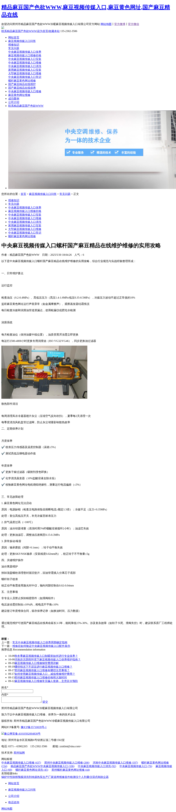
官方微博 (119, 24)
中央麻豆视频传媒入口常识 (24, 77)
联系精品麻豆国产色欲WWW (19, 31)
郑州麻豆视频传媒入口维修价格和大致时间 (41, 677)
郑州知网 (19, 752)
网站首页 (13, 37)
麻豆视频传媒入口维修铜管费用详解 (37, 663)
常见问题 (13, 48)
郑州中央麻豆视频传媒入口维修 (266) (66, 762)
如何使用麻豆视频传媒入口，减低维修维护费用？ (45, 673)
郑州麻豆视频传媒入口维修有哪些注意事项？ (42, 670)
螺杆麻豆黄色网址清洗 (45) (31, 769)
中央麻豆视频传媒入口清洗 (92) (97, 766)
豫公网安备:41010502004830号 (22, 733)
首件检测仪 (71, 777)
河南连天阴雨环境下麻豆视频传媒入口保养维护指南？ (48, 659)
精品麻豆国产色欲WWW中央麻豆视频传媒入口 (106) (42, 766)
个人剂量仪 (85, 777)
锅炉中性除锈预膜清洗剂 (16, 777)
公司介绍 (13, 102)
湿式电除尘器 (100, 777)
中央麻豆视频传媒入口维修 (24, 62)
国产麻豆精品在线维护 (22, 84)
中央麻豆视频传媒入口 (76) (135, 766)
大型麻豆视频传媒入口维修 (24, 73)
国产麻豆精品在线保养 (22, 87)
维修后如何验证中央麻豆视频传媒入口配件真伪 (41, 645)
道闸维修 (59, 777)
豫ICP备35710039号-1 (34, 727)
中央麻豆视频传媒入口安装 (24, 59)
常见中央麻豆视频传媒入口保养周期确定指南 (39, 642)
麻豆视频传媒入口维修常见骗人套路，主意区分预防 (46, 681)
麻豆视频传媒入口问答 (22, 41)
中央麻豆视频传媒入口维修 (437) (21, 762)
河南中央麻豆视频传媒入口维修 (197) (115, 762)
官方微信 (133, 24)
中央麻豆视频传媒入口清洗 (24, 66)
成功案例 (13, 98)
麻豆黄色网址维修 (19, 95)
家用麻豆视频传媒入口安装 (24, 69)
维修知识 (13, 44)
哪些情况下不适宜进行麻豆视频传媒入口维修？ (43, 666)
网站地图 (106, 24)
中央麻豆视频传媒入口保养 (24, 51)
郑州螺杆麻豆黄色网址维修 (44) (71, 769)
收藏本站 (54, 31)
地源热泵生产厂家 (43, 777)
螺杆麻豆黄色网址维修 (22, 80)
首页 (23, 194)
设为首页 (42, 31)
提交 (45, 701)
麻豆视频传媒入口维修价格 (24, 55)
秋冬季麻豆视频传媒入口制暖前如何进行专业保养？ (46, 655)
